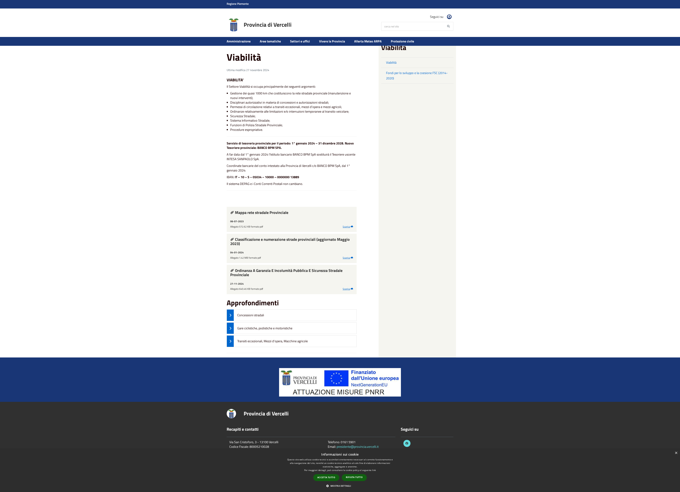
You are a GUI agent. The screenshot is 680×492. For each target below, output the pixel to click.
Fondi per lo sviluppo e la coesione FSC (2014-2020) (417, 76)
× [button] (676, 453)
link (374, 470)
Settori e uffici (300, 41)
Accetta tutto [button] (326, 477)
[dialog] (340, 470)
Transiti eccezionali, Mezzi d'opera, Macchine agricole (272, 341)
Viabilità (391, 62)
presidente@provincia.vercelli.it (358, 446)
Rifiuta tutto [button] (354, 477)
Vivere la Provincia (332, 41)
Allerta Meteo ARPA (368, 41)
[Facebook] (449, 16)
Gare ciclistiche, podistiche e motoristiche (264, 328)
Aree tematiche (270, 41)
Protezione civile (402, 41)
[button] (340, 486)
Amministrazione (239, 41)
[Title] (340, 382)
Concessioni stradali (250, 315)
